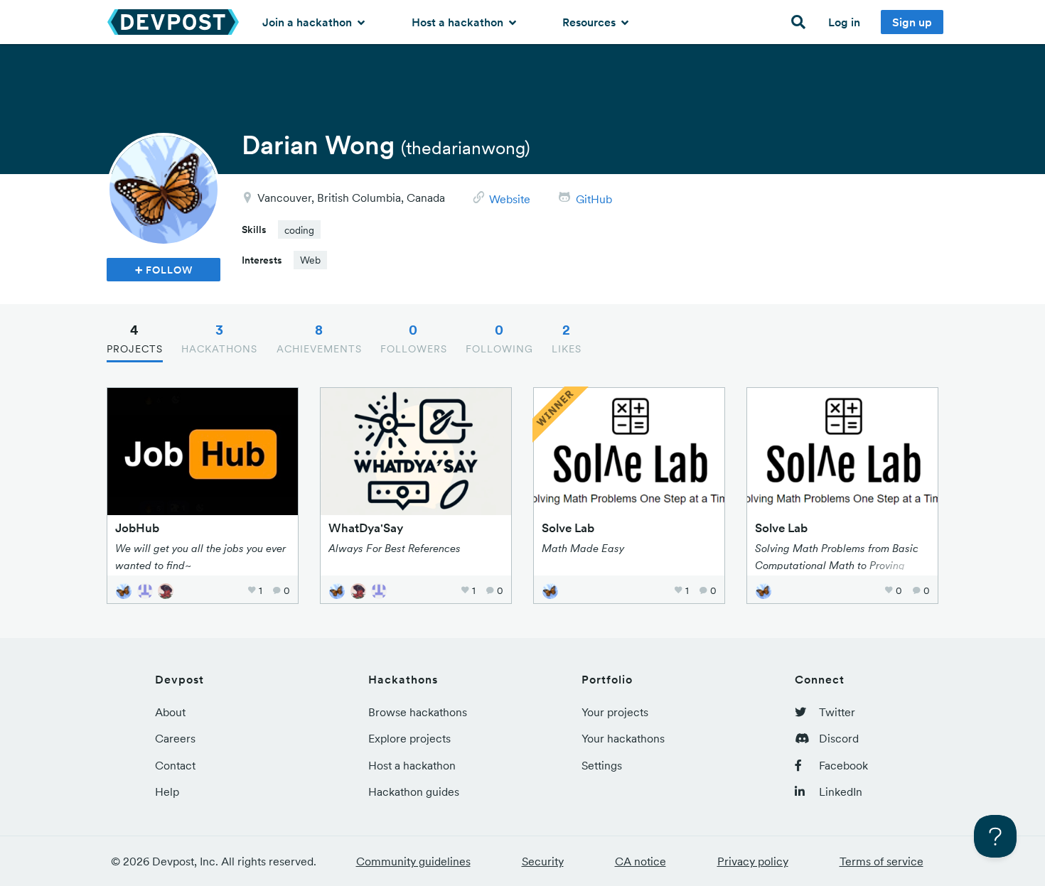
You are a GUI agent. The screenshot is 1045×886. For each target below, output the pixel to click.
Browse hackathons (417, 712)
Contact (175, 765)
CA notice (640, 861)
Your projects (615, 712)
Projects (135, 338)
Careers (175, 738)
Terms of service (881, 861)
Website (509, 199)
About (170, 712)
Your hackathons (623, 738)
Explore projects (409, 738)
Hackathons (219, 338)
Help (167, 791)
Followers (413, 338)
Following (499, 338)
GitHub (594, 199)
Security (543, 861)
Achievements (319, 338)
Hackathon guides (413, 791)
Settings (602, 765)
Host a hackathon (459, 22)
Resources (590, 22)
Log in (844, 22)
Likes (567, 338)
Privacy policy (752, 861)
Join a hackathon (308, 22)
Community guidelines (413, 861)
